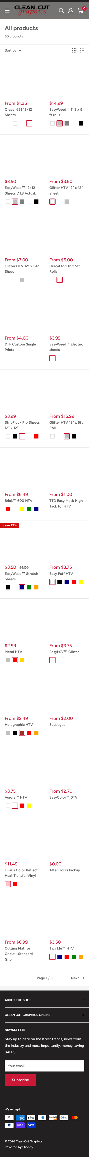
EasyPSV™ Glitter (64, 652)
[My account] (70, 10)
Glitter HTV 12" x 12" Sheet (66, 190)
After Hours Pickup (64, 870)
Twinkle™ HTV (61, 948)
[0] (80, 10)
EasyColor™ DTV (63, 797)
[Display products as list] (82, 50)
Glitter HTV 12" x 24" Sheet (22, 269)
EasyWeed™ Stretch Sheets (21, 576)
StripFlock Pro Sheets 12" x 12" (22, 425)
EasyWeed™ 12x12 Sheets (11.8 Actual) (21, 190)
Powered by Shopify (19, 1147)
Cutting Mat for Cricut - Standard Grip (19, 954)
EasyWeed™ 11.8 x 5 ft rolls (65, 112)
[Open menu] (7, 10)
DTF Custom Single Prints (20, 347)
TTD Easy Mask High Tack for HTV (66, 503)
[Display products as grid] (74, 50)
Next (75, 978)
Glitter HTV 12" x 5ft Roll (66, 425)
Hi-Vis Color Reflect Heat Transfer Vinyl (21, 873)
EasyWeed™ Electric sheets (66, 347)
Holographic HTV (19, 725)
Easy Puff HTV (61, 574)
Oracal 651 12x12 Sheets (18, 112)
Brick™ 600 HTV (19, 501)
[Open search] (61, 10)
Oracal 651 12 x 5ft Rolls (64, 269)
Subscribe (20, 1080)
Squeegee (57, 725)
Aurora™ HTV (16, 797)
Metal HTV (13, 652)
